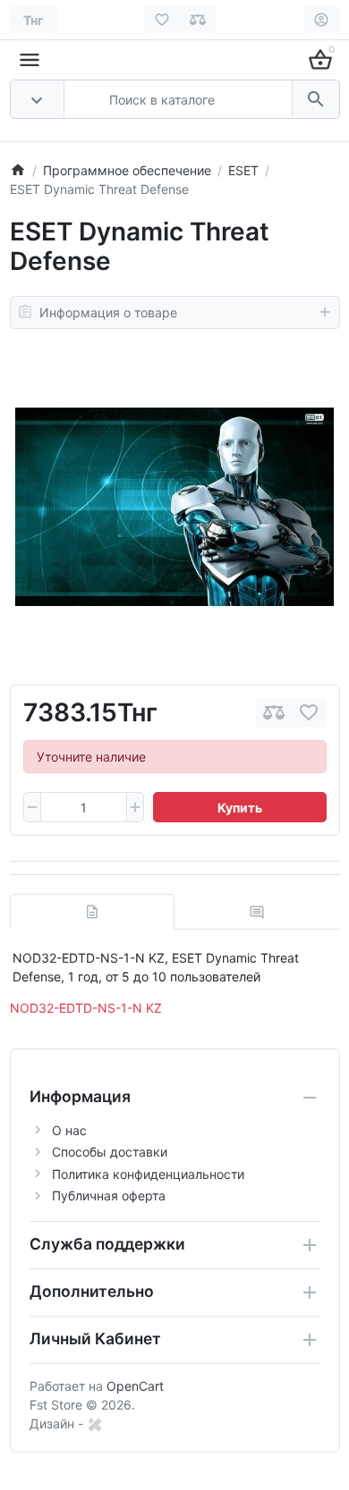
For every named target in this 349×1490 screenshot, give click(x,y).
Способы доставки (109, 1151)
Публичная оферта (109, 1195)
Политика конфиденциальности (148, 1174)
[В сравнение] (274, 713)
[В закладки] (309, 713)
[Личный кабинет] (321, 19)
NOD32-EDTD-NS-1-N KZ (86, 1007)
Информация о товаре (108, 312)
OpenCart (135, 1385)
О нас (69, 1130)
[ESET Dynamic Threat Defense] (174, 507)
